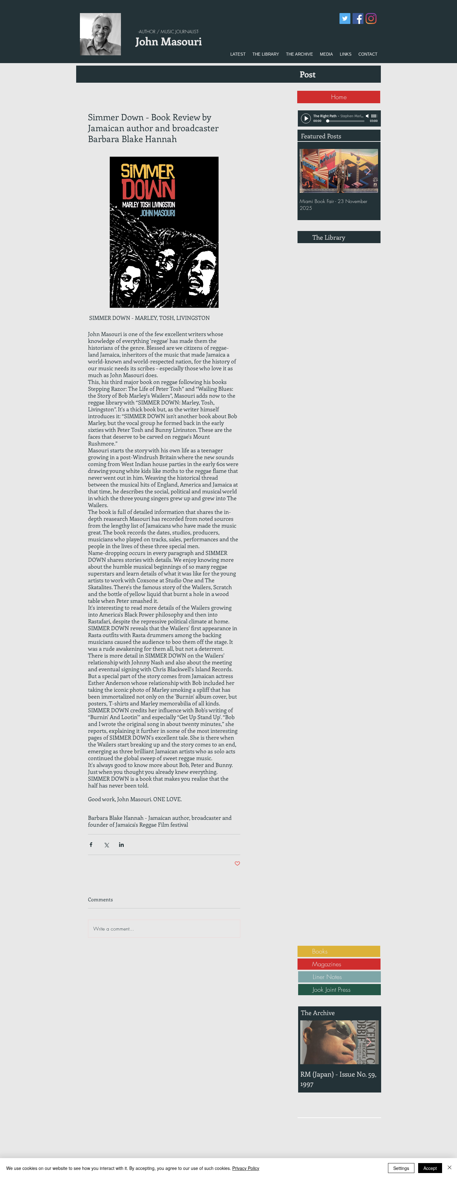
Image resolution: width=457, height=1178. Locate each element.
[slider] (375, 116)
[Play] (306, 118)
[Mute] (368, 116)
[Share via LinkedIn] (121, 845)
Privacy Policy (245, 1168)
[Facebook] (358, 18)
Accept (430, 1168)
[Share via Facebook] (91, 845)
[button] (266, 54)
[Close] (449, 1168)
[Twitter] (344, 18)
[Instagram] (371, 18)
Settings (401, 1168)
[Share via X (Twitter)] (106, 845)
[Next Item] (368, 171)
